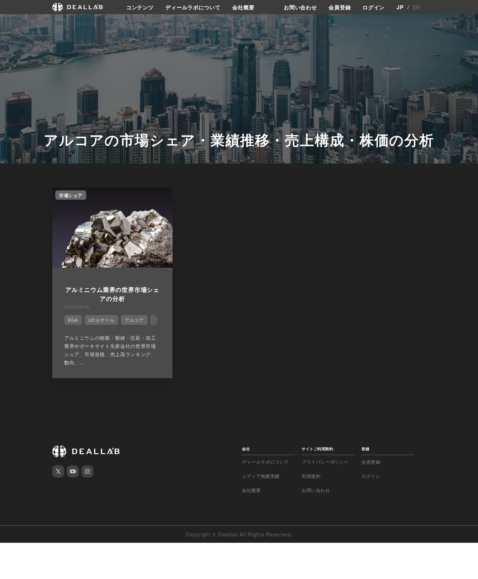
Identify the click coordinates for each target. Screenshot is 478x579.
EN (416, 7)
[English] (13, 23)
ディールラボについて (192, 7)
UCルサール (102, 320)
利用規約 (311, 476)
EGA (73, 320)
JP (400, 7)
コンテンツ (140, 7)
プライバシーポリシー (325, 461)
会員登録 (340, 7)
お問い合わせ (300, 7)
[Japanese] (26, 23)
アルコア (134, 320)
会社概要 (243, 7)
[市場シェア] (112, 265)
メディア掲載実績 (261, 476)
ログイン (374, 7)
